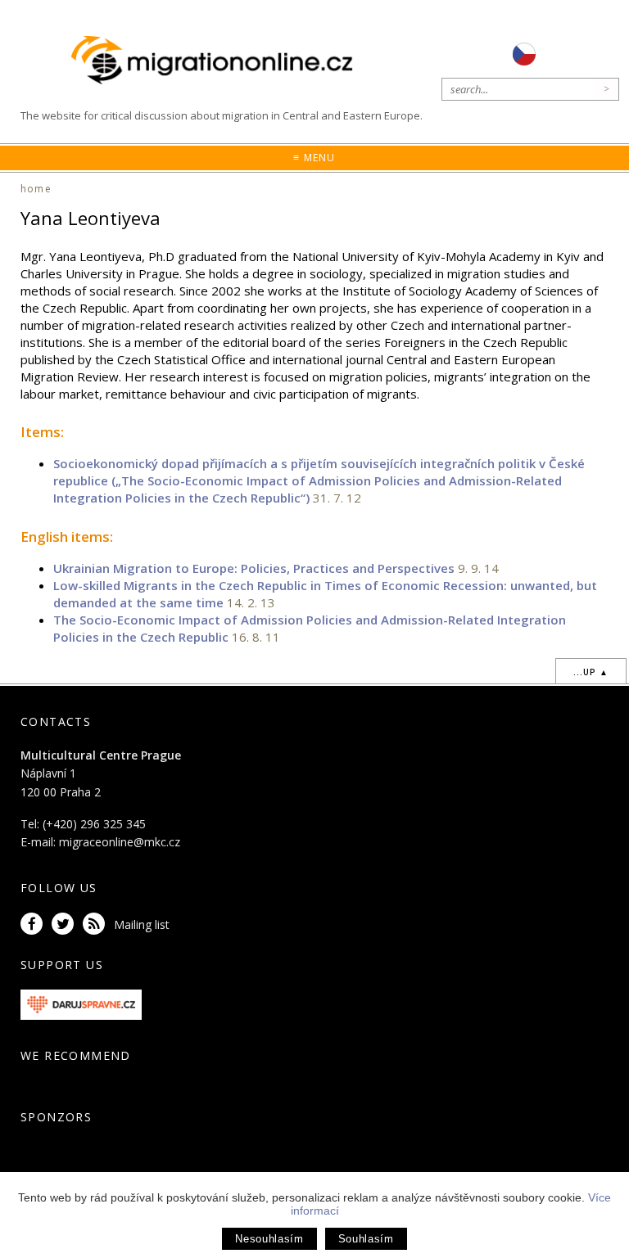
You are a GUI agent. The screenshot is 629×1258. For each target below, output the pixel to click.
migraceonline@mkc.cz (119, 842)
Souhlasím (366, 1239)
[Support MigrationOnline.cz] (81, 1004)
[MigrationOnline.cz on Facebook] (34, 924)
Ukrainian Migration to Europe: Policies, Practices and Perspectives (254, 568)
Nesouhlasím (269, 1239)
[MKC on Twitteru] (65, 924)
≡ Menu (314, 158)
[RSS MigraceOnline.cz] (97, 924)
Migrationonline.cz (215, 61)
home (36, 189)
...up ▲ (591, 672)
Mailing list (142, 924)
